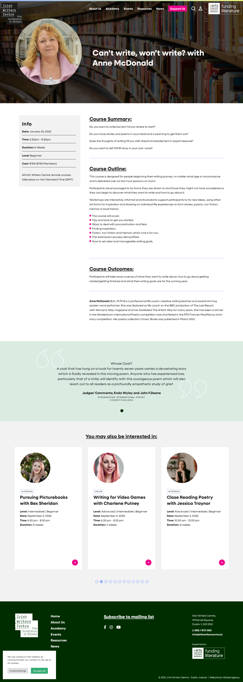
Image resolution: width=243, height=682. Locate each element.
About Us (95, 8)
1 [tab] (121, 410)
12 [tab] (146, 581)
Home (55, 616)
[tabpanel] (121, 375)
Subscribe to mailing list (129, 617)
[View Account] (200, 8)
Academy (112, 8)
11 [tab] (142, 581)
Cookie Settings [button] (18, 670)
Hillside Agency (231, 677)
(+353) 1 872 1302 (201, 630)
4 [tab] (110, 581)
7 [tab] (124, 581)
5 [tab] (115, 581)
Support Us (177, 8)
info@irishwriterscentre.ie (207, 634)
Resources (144, 8)
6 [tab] (119, 581)
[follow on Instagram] (111, 627)
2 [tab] (101, 581)
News (160, 8)
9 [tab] (133, 581)
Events (128, 8)
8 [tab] (128, 581)
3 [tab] (105, 581)
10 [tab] (137, 581)
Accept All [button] (39, 670)
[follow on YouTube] (118, 627)
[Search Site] (193, 8)
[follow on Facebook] (105, 627)
